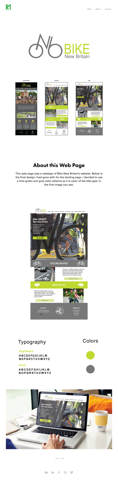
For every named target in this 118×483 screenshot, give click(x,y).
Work (89, 9)
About (98, 9)
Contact (108, 9)
